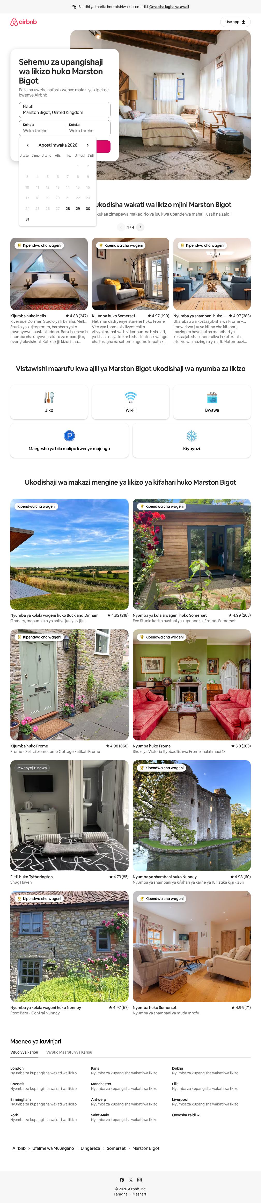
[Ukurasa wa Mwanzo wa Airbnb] (23, 21)
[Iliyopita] (121, 227)
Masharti (139, 1194)
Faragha (121, 1194)
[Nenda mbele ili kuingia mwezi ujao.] (87, 145)
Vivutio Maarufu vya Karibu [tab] (69, 1052)
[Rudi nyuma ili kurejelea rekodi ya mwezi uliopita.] (28, 145)
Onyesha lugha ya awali (169, 6)
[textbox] (42, 130)
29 (78, 208)
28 (68, 208)
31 (27, 219)
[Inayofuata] (140, 227)
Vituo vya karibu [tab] (24, 1052)
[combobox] (64, 112)
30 (88, 208)
